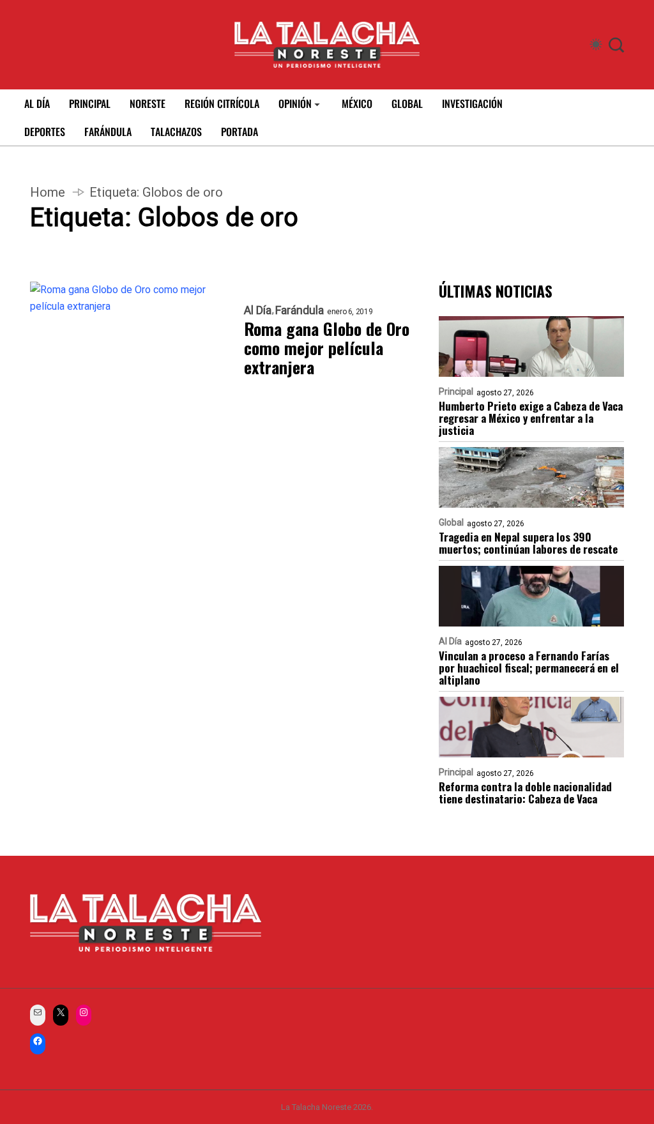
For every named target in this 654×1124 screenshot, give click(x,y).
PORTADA (239, 131)
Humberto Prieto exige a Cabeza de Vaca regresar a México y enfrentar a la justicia (531, 418)
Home (47, 192)
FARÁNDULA (108, 131)
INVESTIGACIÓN (472, 103)
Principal (456, 391)
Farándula (299, 310)
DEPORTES (44, 131)
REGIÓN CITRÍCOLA (222, 103)
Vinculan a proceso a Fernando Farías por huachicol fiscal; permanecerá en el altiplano (529, 667)
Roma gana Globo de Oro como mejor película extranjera (326, 348)
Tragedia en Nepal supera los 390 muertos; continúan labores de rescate (528, 543)
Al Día (257, 310)
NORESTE (147, 103)
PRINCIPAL (89, 103)
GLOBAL (407, 103)
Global (451, 522)
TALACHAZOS (176, 131)
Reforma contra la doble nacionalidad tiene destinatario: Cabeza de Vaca (525, 792)
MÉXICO (357, 103)
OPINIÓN (295, 103)
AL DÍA (37, 103)
